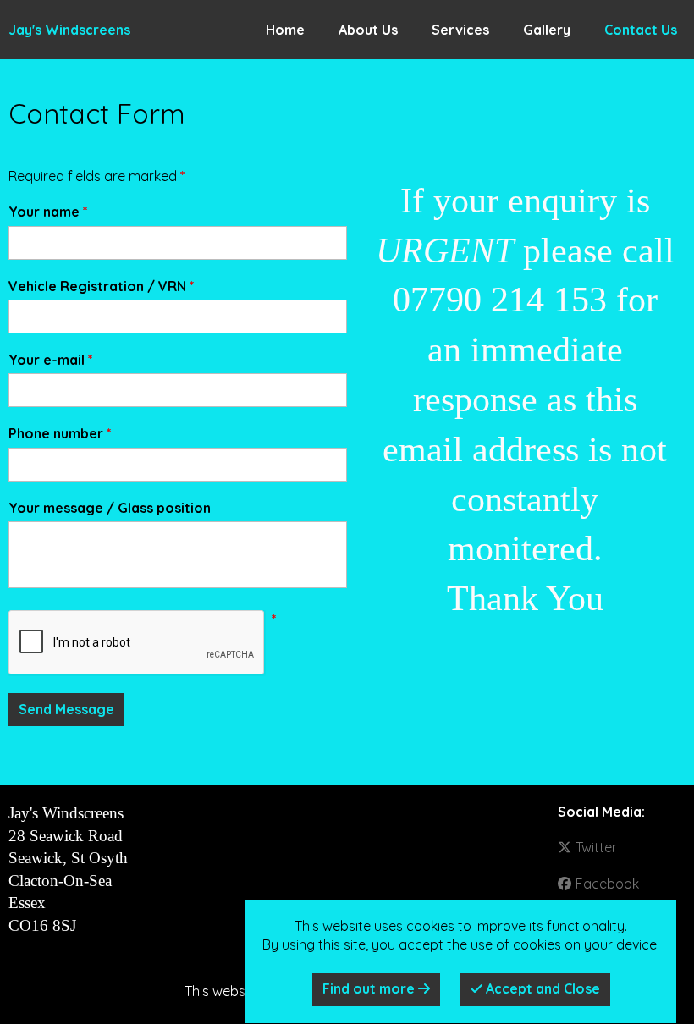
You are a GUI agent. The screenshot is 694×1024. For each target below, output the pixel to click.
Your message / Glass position (109, 507)
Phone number (60, 433)
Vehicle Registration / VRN (101, 286)
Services (460, 29)
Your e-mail (50, 359)
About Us (368, 29)
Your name (48, 211)
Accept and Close (541, 988)
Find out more (370, 988)
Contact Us (640, 29)
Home (285, 29)
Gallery (546, 29)
